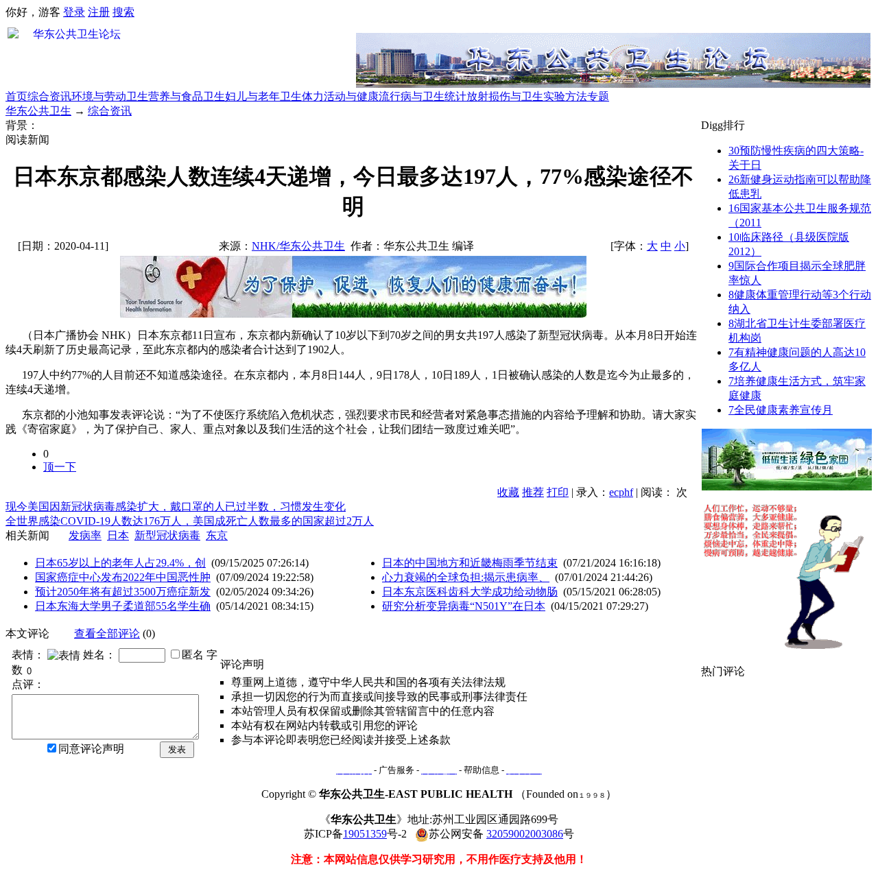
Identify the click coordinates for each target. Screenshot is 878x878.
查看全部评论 (107, 633)
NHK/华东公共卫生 (298, 246)
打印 (558, 492)
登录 (74, 12)
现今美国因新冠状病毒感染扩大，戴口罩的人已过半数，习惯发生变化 (175, 506)
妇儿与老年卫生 (263, 96)
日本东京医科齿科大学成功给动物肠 (470, 591)
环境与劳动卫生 (109, 96)
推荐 (533, 492)
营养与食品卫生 (186, 96)
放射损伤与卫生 (504, 96)
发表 (177, 749)
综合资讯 (49, 96)
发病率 (85, 535)
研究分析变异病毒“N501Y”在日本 (463, 606)
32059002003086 (524, 834)
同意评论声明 (91, 749)
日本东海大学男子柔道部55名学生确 (123, 606)
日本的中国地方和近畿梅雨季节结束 (470, 563)
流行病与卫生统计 (422, 96)
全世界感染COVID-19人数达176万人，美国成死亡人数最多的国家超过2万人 (189, 521)
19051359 (365, 834)
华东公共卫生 (38, 111)
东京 (217, 535)
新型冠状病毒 (167, 535)
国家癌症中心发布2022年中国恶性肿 (123, 577)
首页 (16, 96)
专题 (598, 96)
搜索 (123, 12)
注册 (99, 12)
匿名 (193, 655)
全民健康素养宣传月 (780, 410)
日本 (118, 535)
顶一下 (59, 467)
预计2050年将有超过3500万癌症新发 (123, 591)
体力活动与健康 (340, 96)
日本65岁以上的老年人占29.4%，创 (120, 563)
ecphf (621, 492)
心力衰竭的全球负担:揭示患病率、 (465, 577)
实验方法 (565, 96)
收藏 (508, 492)
